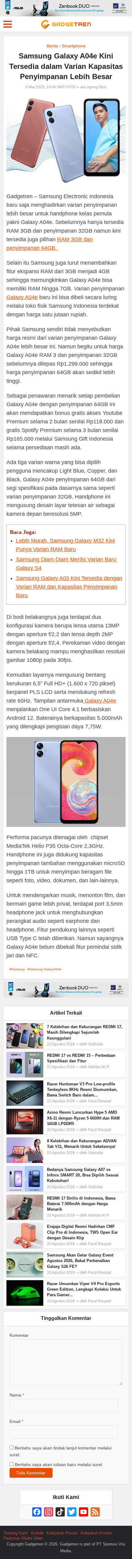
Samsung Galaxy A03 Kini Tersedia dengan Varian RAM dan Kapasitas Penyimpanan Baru (69, 587)
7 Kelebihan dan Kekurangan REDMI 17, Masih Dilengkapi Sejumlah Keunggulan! (84, 1032)
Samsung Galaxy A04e (45, 969)
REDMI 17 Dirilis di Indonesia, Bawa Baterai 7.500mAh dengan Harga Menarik (81, 1204)
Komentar (19, 1335)
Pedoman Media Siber (23, 1538)
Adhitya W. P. (98, 1067)
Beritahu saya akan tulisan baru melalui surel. (59, 1464)
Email (16, 1421)
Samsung (18, 969)
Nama (17, 1395)
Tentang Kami (15, 1533)
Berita (52, 45)
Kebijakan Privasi (62, 1533)
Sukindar (95, 1044)
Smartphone (74, 45)
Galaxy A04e (22, 297)
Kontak (37, 1533)
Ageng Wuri (97, 87)
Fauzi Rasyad (99, 1101)
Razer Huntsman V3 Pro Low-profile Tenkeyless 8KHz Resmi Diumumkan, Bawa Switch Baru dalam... (82, 1089)
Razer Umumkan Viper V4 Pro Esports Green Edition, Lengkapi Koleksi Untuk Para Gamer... (84, 1289)
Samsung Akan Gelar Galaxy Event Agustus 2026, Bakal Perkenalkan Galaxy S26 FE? (80, 1260)
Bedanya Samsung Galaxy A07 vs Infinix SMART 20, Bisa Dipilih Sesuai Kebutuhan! (82, 1175)
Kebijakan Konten (96, 1533)
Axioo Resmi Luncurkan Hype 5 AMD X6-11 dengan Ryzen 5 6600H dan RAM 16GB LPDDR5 (83, 1118)
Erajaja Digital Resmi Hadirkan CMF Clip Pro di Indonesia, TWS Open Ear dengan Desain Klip (82, 1232)
